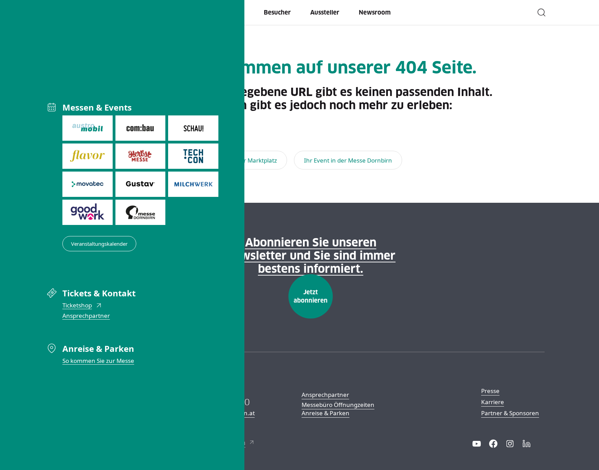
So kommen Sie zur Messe (98, 361)
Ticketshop (77, 305)
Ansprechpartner (86, 316)
